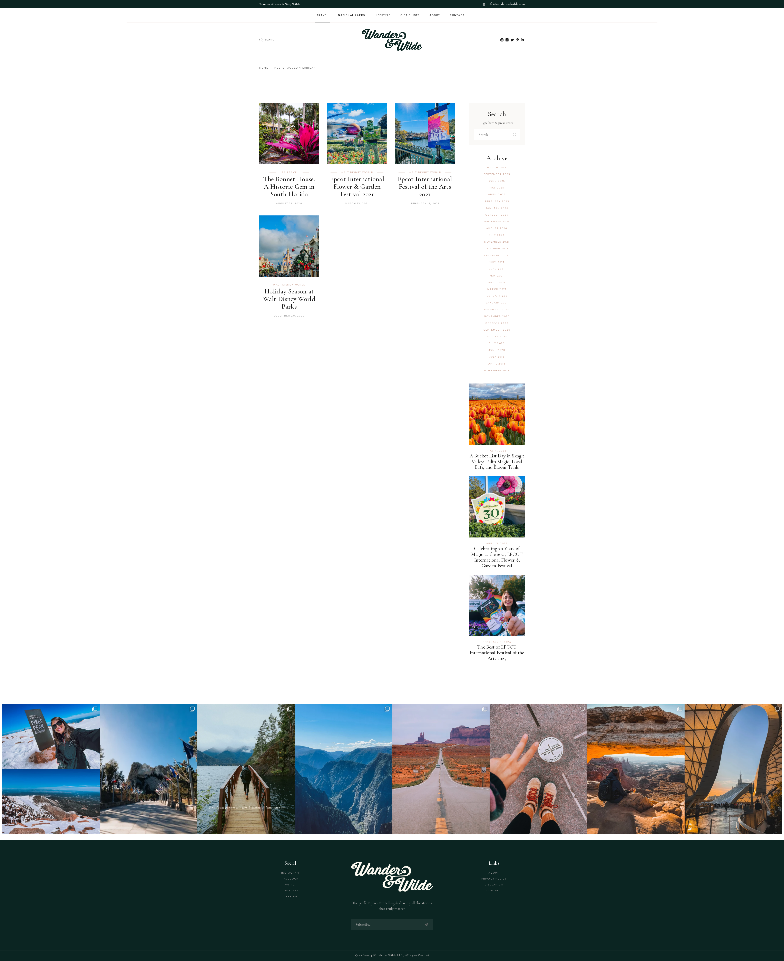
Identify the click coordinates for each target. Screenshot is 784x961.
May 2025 (497, 187)
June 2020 (497, 350)
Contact (494, 890)
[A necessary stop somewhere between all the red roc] (441, 769)
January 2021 (497, 302)
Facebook (290, 878)
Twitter (290, 884)
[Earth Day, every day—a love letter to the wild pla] (636, 769)
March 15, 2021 (357, 203)
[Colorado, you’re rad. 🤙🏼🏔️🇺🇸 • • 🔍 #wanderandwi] (343, 769)
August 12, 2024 (289, 203)
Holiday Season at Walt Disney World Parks (289, 298)
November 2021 (496, 241)
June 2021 (497, 269)
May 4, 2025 (497, 450)
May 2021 (497, 275)
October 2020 (496, 323)
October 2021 (497, 248)
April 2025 (497, 194)
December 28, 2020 (289, 315)
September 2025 (497, 174)
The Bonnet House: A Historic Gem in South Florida (289, 186)
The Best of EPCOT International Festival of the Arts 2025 (497, 652)
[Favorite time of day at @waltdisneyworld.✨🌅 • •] (733, 769)
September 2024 (496, 221)
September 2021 (497, 255)
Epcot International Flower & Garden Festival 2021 (357, 186)
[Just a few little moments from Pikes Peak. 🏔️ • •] (51, 769)
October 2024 (497, 214)
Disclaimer (494, 884)
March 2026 (497, 167)
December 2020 (496, 309)
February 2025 (497, 201)
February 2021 (497, 295)
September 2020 (496, 329)
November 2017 (496, 370)
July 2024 (497, 235)
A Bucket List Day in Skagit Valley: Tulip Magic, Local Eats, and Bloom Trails (497, 461)
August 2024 (496, 228)
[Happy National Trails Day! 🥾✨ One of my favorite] (246, 769)
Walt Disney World (357, 172)
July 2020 (497, 343)
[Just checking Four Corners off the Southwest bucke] (538, 769)
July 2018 (496, 356)
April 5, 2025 (497, 543)
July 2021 (496, 262)
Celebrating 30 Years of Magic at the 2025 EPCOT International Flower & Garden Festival (497, 557)
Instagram (290, 872)
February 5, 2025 (497, 642)
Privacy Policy (494, 878)
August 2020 (497, 336)
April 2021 (496, 282)
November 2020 (497, 316)
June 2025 (497, 180)
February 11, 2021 (425, 203)
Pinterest (290, 890)
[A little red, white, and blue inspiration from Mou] (148, 769)
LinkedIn (290, 896)
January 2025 (497, 208)
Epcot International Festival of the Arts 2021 (425, 186)
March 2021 (496, 289)
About (494, 872)
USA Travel (289, 172)
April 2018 (496, 363)
